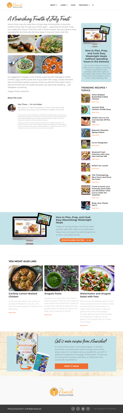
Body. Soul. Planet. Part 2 (100, 204)
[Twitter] (83, 408)
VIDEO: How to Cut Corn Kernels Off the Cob (101, 120)
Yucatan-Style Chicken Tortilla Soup (101, 108)
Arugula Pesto (53, 293)
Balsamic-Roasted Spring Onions (100, 131)
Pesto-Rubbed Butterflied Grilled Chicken (100, 97)
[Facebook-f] (73, 408)
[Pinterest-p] (88, 408)
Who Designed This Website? (105, 409)
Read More (95, 102)
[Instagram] (78, 408)
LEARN (63, 5)
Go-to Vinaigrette (99, 143)
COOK (73, 5)
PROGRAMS (83, 5)
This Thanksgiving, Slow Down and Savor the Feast (101, 177)
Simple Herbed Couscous (27, 82)
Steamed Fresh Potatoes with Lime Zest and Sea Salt (100, 154)
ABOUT (53, 5)
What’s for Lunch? (100, 166)
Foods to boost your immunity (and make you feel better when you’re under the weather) (101, 190)
